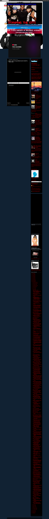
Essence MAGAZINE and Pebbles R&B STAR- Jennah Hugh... (37, 465)
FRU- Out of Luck (35, 411)
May (33, 504)
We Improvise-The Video (36, 367)
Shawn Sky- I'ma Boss (36, 410)
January (34, 509)
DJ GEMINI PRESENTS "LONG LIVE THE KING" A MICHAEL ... (37, 326)
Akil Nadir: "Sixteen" (36, 492)
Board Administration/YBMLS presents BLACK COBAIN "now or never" (38, 107)
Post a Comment (10, 86)
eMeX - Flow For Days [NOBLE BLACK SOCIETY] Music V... (37, 345)
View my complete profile (36, 191)
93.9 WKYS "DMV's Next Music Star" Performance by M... (37, 329)
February (34, 508)
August (34, 286)
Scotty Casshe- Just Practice (37, 414)
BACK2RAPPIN (35, 318)
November (34, 283)
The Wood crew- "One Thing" (37, 491)
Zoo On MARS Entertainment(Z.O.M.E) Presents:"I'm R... (36, 403)
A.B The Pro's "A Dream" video (37, 366)
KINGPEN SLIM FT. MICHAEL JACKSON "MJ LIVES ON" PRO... (37, 343)
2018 (33, 273)
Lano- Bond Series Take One (37, 409)
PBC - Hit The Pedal (36, 497)
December (34, 282)
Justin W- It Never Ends (36, 354)
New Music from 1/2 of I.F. (36, 471)
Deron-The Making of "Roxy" (37, 480)
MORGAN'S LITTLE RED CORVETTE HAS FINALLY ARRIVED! (37, 373)
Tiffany (33, 185)
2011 (33, 281)
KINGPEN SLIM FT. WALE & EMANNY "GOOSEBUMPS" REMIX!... (37, 434)
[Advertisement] (18, 95)
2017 (33, 274)
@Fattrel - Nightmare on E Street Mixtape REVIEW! (38, 146)
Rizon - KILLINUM (35, 389)
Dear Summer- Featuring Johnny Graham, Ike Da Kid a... (37, 352)
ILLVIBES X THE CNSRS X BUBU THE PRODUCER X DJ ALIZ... (37, 468)
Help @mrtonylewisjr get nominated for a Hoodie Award (36, 449)
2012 (33, 280)
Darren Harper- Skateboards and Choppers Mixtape (37, 138)
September (34, 285)
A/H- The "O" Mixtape (36, 408)
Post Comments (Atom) (14, 104)
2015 (33, 276)
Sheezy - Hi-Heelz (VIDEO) (36, 361)
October (34, 284)
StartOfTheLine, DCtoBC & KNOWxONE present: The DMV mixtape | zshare (38, 130)
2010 (33, 510)
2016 (33, 275)
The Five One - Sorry (36, 317)
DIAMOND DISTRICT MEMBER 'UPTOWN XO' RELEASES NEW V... (37, 298)
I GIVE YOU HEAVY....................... (38, 154)
